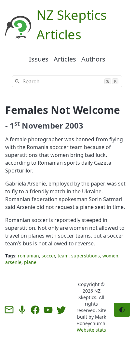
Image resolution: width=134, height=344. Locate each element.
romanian (28, 256)
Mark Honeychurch (91, 320)
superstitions (85, 256)
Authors (93, 59)
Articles (65, 59)
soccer (48, 256)
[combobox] (67, 81)
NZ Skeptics (89, 294)
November (42, 125)
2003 (74, 125)
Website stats (91, 330)
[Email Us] (9, 310)
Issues (38, 59)
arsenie (13, 262)
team (63, 256)
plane (30, 262)
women (110, 256)
